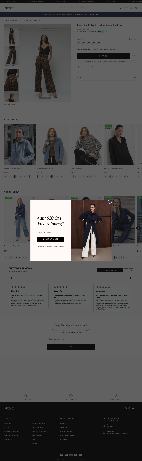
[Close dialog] (110, 201)
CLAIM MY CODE (50, 239)
